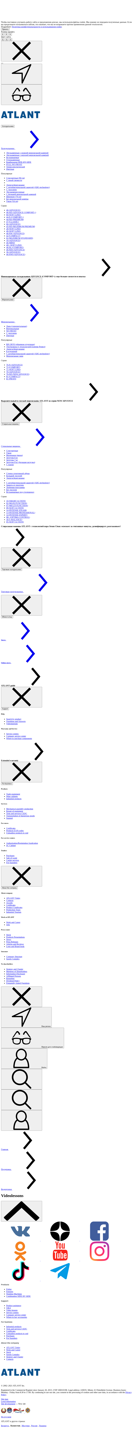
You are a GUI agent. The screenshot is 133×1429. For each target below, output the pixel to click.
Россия (34, 1426)
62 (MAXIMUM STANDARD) (19, 238)
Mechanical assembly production (19, 809)
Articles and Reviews (15, 944)
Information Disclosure (15, 974)
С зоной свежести (14, 180)
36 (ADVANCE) (13, 252)
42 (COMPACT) (13, 236)
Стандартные (12, 451)
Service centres (12, 734)
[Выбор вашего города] (21, 74)
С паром (10, 465)
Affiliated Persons (13, 976)
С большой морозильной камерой (21, 194)
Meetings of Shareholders (16, 971)
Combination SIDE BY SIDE (18, 1296)
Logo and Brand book (15, 946)
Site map (4, 1399)
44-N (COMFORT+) (15, 217)
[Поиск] (21, 1079)
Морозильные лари (14, 356)
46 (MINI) (10, 243)
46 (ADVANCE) (13, 210)
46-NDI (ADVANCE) (15, 250)
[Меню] (2, 63)
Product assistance (13, 1305)
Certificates (10, 828)
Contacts (9, 900)
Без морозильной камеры (17, 199)
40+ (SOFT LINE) (14, 245)
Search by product (13, 719)
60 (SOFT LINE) (13, 215)
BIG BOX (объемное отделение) (20, 344)
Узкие (8, 453)
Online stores (6, 663)
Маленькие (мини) (14, 455)
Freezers (9, 1291)
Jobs (8, 925)
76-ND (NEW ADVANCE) (17, 374)
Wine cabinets (12, 796)
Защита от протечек (15, 485)
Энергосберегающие (15, 185)
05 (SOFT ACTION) (15, 522)
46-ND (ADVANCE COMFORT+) (21, 212)
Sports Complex (12, 959)
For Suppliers (11, 863)
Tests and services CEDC (16, 813)
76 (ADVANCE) (13, 372)
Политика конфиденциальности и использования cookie (37, 27)
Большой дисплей (14, 476)
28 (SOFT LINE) (13, 229)
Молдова (26, 1426)
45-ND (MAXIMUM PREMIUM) (20, 226)
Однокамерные (13, 160)
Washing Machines (14, 1294)
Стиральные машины (10, 424)
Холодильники (8, 126)
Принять (5, 29)
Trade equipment (13, 794)
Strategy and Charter (14, 969)
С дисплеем (11, 190)
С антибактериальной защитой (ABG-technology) (28, 187)
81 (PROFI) (11, 379)
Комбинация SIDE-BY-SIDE (18, 162)
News (8, 939)
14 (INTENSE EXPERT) (16, 515)
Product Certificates (14, 907)
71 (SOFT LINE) (13, 369)
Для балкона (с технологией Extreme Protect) (25, 347)
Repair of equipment (14, 811)
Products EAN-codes (15, 831)
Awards (9, 903)
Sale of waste (11, 858)
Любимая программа (15, 487)
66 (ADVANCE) (13, 224)
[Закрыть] (21, 51)
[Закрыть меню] (21, 288)
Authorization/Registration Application (22, 843)
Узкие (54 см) (12, 201)
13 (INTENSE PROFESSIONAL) (20, 512)
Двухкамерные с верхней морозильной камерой (27, 155)
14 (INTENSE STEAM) (16, 510)
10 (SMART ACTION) (16, 501)
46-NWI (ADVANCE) (15, 254)
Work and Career (13, 922)
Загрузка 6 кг (12, 458)
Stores (3, 640)
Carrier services (12, 860)
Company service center (16, 736)
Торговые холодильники (11, 569)
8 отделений (11, 351)
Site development (8, 1404)
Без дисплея (11, 490)
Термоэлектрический (15, 167)
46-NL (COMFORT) (15, 247)
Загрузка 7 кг (12, 460)
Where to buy (7, 617)
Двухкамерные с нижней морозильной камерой (27, 153)
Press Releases (12, 942)
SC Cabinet (11, 845)
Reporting (10, 978)
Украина (42, 1426)
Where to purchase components (19, 738)
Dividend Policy (13, 981)
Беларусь (5, 1426)
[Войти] (21, 1120)
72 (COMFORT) (13, 367)
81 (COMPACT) (13, 376)
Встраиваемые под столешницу (20, 492)
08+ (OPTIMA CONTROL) (18, 517)
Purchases (10, 856)
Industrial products (13, 799)
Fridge (9, 1289)
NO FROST (11, 331)
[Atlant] (20, 124)
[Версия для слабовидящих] (21, 94)
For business (7, 784)
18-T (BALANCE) (14, 519)
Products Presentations (15, 937)
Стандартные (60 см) (15, 178)
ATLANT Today (13, 898)
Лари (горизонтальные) (16, 326)
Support (5, 709)
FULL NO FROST (14, 164)
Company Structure (14, 956)
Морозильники (7, 300)
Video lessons (12, 1310)
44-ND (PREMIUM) (15, 219)
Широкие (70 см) (13, 197)
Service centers (12, 1312)
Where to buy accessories (16, 1317)
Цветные (10, 169)
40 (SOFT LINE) (13, 231)
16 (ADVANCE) (13, 240)
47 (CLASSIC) (12, 222)
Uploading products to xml (17, 833)
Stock (8, 935)
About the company (9, 888)
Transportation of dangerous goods (20, 816)
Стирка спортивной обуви (18, 473)
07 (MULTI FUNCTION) (17, 505)
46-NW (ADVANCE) (15, 233)
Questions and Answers (16, 721)
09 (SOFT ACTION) (15, 508)
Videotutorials (12, 724)
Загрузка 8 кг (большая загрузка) (20, 462)
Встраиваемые (12, 157)
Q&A (8, 1308)
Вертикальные (12, 328)
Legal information (8, 1401)
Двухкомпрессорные (15, 192)
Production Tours (13, 910)
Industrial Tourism (13, 912)
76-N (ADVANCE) (14, 365)
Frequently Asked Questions (17, 983)
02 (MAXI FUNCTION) (16, 503)
